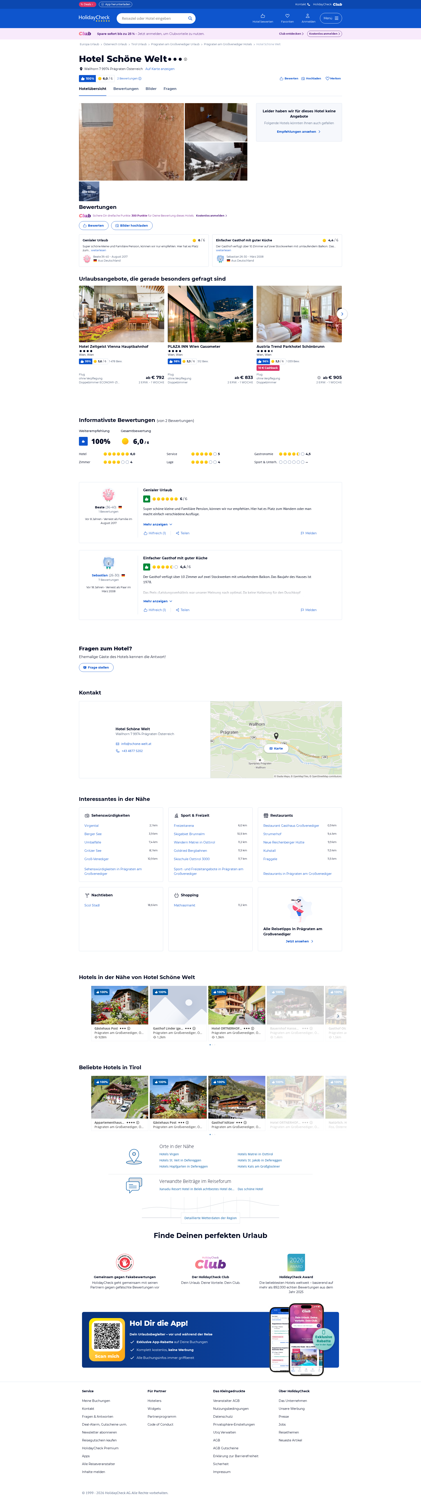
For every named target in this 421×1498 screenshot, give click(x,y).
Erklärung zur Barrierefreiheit (236, 1456)
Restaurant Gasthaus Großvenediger (291, 826)
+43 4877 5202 (132, 751)
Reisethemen (289, 1432)
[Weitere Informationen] (319, 378)
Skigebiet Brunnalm (189, 834)
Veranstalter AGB (226, 1401)
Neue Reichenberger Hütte (283, 842)
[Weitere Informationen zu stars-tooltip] (185, 59)
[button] (131, 142)
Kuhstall (269, 851)
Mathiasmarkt (184, 905)
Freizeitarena (184, 826)
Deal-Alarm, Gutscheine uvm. (104, 1424)
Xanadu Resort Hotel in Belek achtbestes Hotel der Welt (197, 1189)
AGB (216, 1440)
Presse (284, 1417)
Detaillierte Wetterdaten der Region (210, 1218)
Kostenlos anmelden (323, 33)
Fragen (170, 89)
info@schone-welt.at (136, 744)
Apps (86, 1456)
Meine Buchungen (96, 1401)
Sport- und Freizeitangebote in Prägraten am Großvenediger (208, 871)
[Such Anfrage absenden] (190, 18)
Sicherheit (221, 1464)
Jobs (282, 1424)
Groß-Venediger (96, 859)
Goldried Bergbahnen (190, 851)
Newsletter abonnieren (99, 1432)
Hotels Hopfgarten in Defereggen (183, 1166)
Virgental (91, 826)
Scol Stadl (92, 905)
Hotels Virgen (169, 1154)
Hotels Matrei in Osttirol (255, 1154)
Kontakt (300, 4)
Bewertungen (126, 89)
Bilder (151, 89)
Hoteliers (154, 1401)
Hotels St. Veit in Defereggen (180, 1160)
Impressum (222, 1472)
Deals (86, 4)
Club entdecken (290, 33)
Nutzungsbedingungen (231, 1409)
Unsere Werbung (292, 1409)
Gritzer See (92, 851)
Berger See (93, 834)
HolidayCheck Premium (100, 1448)
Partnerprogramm (162, 1417)
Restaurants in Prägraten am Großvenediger (297, 874)
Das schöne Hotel (250, 1189)
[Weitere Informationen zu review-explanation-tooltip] (140, 78)
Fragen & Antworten (97, 1417)
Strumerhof (272, 834)
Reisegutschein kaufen (99, 1440)
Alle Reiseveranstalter (98, 1464)
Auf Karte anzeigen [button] (160, 69)
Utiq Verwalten (224, 1432)
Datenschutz (223, 1417)
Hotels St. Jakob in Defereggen (260, 1160)
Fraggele (270, 859)
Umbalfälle (92, 842)
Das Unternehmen (293, 1401)
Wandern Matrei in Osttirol (194, 842)
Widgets (154, 1409)
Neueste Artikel (290, 1440)
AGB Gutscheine (225, 1448)
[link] (263, 18)
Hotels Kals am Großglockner (259, 1166)
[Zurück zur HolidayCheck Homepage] (94, 18)
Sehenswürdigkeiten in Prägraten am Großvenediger (113, 871)
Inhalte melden (93, 1472)
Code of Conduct (160, 1424)
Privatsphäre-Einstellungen (234, 1424)
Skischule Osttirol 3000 (192, 859)
